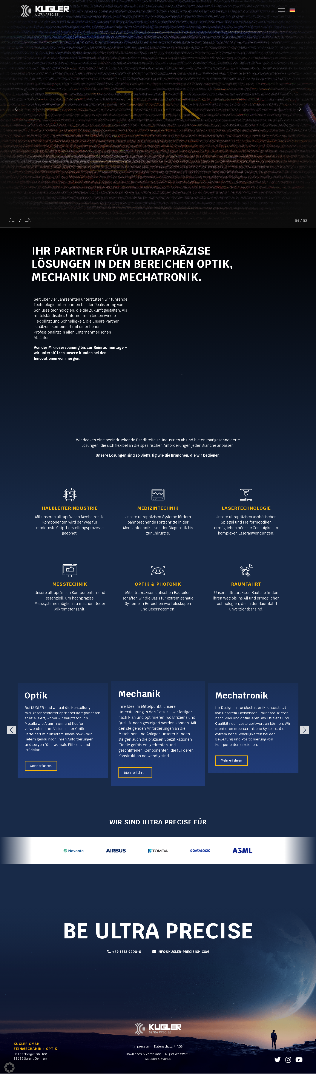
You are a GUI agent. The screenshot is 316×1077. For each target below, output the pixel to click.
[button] (11, 730)
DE (12, 220)
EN (28, 220)
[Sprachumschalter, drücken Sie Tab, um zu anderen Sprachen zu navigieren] (292, 10)
